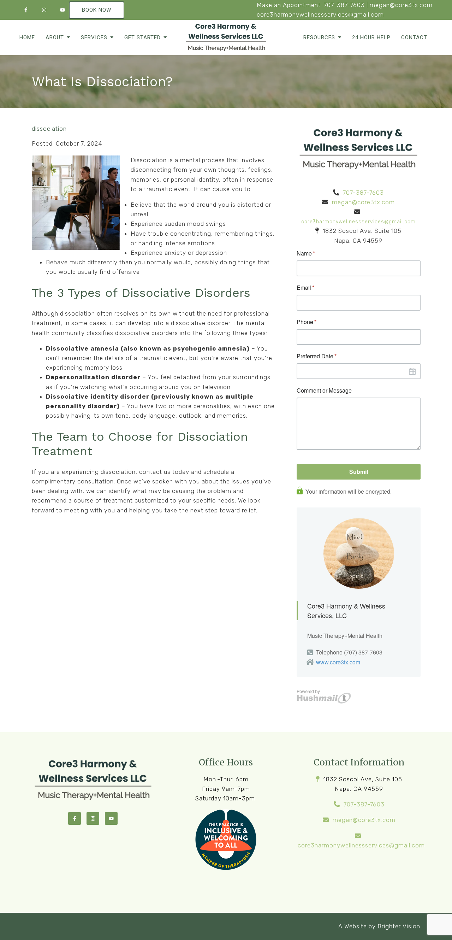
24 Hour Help (371, 37)
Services (94, 37)
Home (27, 37)
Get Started (142, 37)
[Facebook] (25, 10)
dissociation (49, 129)
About (55, 37)
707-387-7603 (344, 4)
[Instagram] (44, 10)
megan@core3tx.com (401, 4)
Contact (414, 37)
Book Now (96, 10)
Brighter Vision (398, 926)
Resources (319, 37)
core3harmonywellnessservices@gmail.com (320, 14)
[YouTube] (62, 10)
